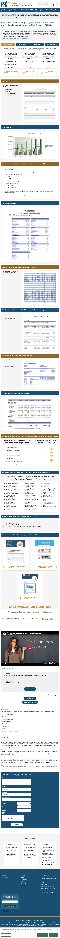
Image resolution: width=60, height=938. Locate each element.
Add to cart (30, 689)
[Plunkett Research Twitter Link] (44, 875)
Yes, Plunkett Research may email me (16, 812)
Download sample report (29, 72)
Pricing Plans (4, 875)
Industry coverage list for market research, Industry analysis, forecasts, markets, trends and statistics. (28, 14)
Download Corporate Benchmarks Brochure (17, 567)
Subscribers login (43, 4)
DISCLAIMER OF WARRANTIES (48, 888)
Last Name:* (5, 792)
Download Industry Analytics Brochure (30, 598)
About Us (23, 875)
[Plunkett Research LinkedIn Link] (42, 875)
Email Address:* (6, 797)
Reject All (53, 935)
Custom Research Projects (30, 702)
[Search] (57, 4)
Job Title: (4, 810)
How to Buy (42, 10)
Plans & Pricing (35, 10)
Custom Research (5, 877)
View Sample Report (52, 44)
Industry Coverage (3, 10)
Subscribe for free (10, 906)
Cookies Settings (6, 935)
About (47, 9)
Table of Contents (22, 44)
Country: (4, 803)
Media (31, 9)
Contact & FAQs (55, 10)
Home (2, 14)
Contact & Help (24, 879)
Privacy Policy (44, 884)
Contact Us (30, 698)
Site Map (23, 881)
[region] (30, 932)
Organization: (5, 806)
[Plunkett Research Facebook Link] (46, 875)
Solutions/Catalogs (24, 9)
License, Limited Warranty (7, 668)
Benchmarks (37, 44)
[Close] (57, 929)
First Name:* (5, 786)
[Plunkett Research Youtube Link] (48, 875)
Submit (17, 824)
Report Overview (8, 44)
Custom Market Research (12, 10)
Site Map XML (24, 883)
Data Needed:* (5, 778)
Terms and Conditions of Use (47, 886)
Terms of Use (24, 922)
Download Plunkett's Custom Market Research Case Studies (45, 567)
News (50, 9)
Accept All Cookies (42, 935)
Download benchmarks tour (11, 72)
